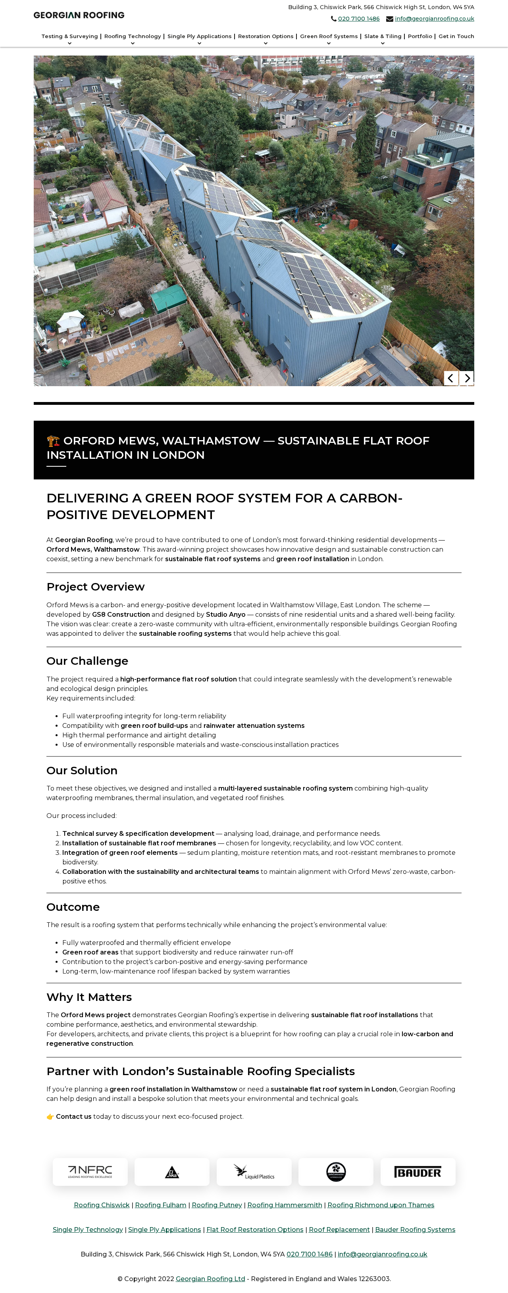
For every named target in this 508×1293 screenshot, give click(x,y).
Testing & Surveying (69, 36)
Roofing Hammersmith (284, 1205)
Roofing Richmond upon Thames (381, 1205)
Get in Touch (456, 36)
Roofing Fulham (161, 1205)
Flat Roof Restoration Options (255, 1229)
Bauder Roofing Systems (415, 1229)
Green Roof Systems (329, 36)
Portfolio (420, 36)
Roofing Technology (132, 36)
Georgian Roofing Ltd (210, 1279)
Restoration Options (266, 36)
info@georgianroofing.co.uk (434, 18)
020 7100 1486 (359, 18)
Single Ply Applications (199, 36)
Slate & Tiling (383, 36)
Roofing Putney (217, 1205)
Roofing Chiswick (102, 1205)
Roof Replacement (339, 1229)
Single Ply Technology (88, 1229)
